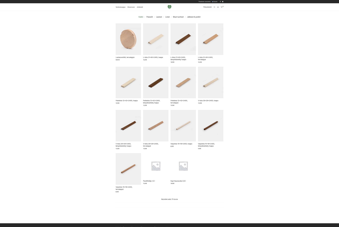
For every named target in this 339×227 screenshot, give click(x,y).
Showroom (131, 7)
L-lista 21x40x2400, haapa (153, 57)
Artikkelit (140, 7)
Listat (167, 17)
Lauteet (159, 17)
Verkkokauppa (120, 7)
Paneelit (149, 17)
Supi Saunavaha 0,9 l (178, 181)
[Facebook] (220, 1)
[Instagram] (222, 1)
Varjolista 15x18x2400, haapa (181, 144)
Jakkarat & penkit (193, 17)
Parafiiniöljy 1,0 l (149, 181)
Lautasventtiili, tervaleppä (125, 57)
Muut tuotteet (178, 17)
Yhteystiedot (207, 7)
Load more (169, 205)
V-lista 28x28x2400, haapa (208, 101)
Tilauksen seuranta (204, 1)
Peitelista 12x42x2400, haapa (127, 101)
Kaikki (141, 17)
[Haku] (214, 7)
